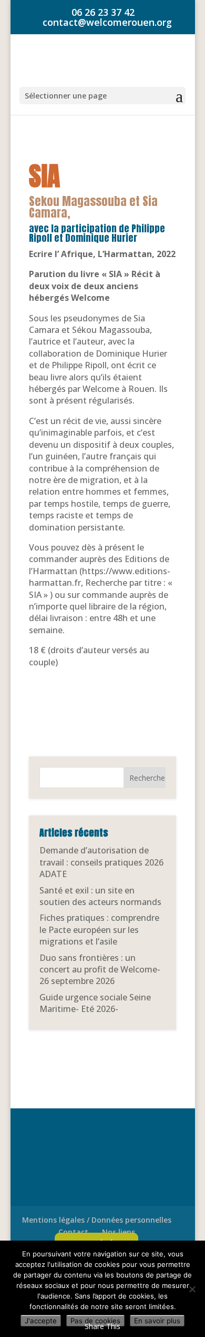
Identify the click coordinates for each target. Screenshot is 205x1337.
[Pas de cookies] (192, 1289)
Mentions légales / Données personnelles (96, 1220)
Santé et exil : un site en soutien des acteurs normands (100, 896)
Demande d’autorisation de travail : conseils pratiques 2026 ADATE (101, 862)
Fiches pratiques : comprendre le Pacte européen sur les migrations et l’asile (99, 929)
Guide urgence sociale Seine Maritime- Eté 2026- (95, 1003)
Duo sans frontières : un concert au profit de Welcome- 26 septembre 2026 (99, 969)
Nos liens (118, 1232)
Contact (73, 1232)
